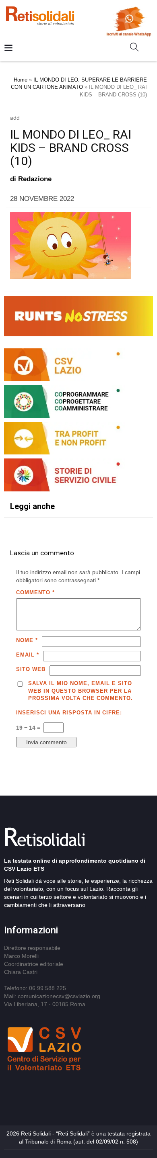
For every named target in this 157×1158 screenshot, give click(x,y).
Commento (35, 592)
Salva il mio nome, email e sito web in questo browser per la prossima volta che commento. (80, 690)
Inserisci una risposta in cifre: (69, 713)
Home (20, 80)
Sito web (30, 669)
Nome (27, 640)
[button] (137, 48)
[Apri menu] (8, 48)
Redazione (35, 179)
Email (27, 655)
